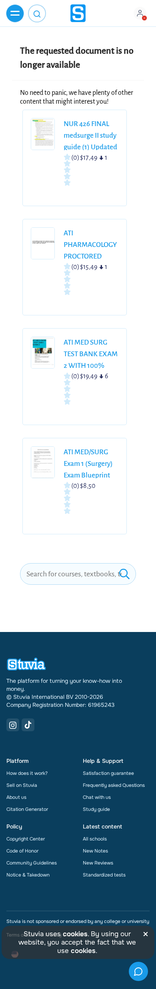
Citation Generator (27, 809)
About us (16, 797)
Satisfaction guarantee (108, 773)
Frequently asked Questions (114, 785)
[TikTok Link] (28, 724)
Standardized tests (104, 875)
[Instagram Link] (12, 724)
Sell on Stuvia (21, 785)
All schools (95, 839)
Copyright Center (25, 839)
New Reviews (98, 863)
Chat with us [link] (97, 797)
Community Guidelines (31, 863)
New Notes (95, 851)
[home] (78, 13)
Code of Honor (22, 851)
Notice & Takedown (28, 875)
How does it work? (27, 773)
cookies (75, 934)
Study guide (96, 809)
